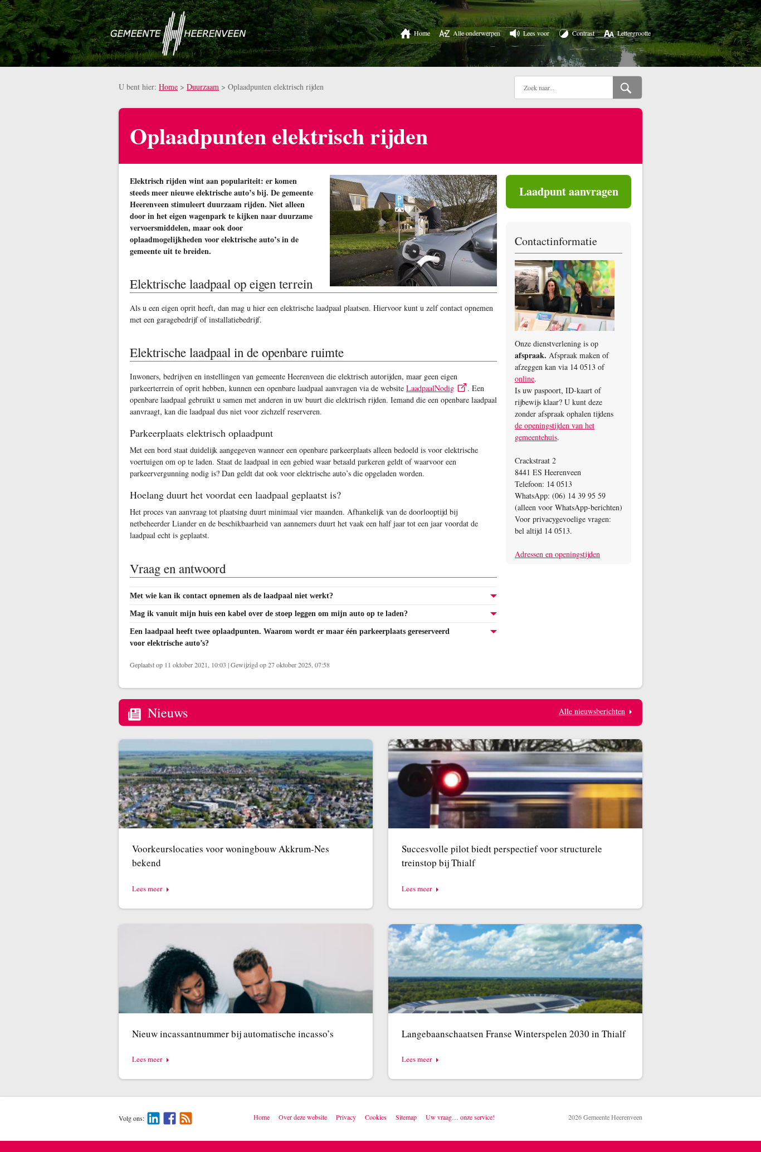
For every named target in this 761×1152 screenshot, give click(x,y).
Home (168, 86)
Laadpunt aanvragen (568, 191)
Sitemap (406, 1116)
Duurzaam (203, 86)
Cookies (376, 1116)
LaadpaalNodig (430, 388)
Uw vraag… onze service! (460, 1116)
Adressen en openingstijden (557, 554)
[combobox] (564, 87)
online (524, 378)
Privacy (346, 1116)
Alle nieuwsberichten (592, 711)
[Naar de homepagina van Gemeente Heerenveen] (178, 33)
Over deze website (303, 1116)
